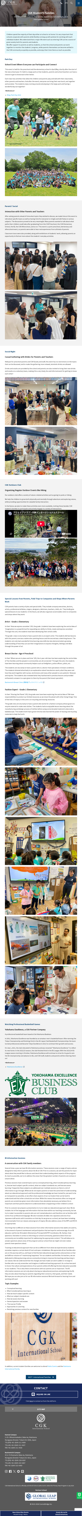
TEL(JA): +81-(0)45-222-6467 (15, 1463)
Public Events (52, 1366)
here (31, 1401)
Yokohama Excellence (14, 1067)
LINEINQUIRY (79, 1497)
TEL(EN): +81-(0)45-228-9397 (15, 1460)
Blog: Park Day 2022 (14, 95)
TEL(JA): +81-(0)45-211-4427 (15, 1445)
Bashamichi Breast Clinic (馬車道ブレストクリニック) (23, 682)
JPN (66, 3)
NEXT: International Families (39, 1377)
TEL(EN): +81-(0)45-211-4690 (15, 1442)
